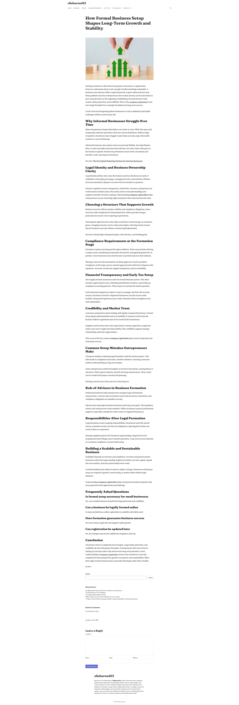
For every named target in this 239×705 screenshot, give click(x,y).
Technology (116, 8)
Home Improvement (95, 8)
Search (87, 574)
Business (76, 8)
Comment (88, 634)
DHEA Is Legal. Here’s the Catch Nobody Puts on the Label (102, 597)
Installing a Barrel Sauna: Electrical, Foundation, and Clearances (103, 590)
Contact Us (127, 8)
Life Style (107, 8)
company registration (138, 102)
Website (135, 658)
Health (84, 8)
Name (87, 658)
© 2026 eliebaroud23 (119, 702)
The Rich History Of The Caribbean (95, 592)
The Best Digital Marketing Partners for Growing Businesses (118, 161)
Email (111, 658)
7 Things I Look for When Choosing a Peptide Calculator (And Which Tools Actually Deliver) (111, 599)
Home (69, 8)
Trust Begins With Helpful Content (95, 595)
